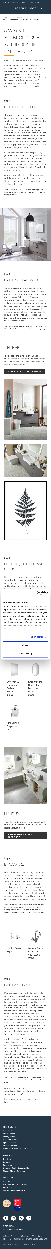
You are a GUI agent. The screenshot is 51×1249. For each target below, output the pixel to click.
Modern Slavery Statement (14, 1171)
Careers (6, 1162)
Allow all (25, 645)
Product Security (10, 1146)
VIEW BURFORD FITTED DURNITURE (20, 835)
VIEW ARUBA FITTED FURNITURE (25, 371)
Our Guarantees (10, 1140)
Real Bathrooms (9, 1187)
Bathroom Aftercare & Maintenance (18, 1149)
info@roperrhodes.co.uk (13, 1229)
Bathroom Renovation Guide (15, 1184)
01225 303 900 (9, 1226)
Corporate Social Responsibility (16, 1168)
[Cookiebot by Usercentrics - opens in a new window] (36, 593)
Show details (37, 637)
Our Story (7, 1159)
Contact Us (7, 1131)
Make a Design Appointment (15, 1190)
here (20, 912)
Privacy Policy (9, 1137)
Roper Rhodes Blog (18, 17)
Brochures (7, 1165)
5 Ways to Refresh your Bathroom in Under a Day (23, 19)
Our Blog (6, 1181)
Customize (24, 654)
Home (5, 17)
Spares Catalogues (11, 1143)
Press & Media (9, 1134)
